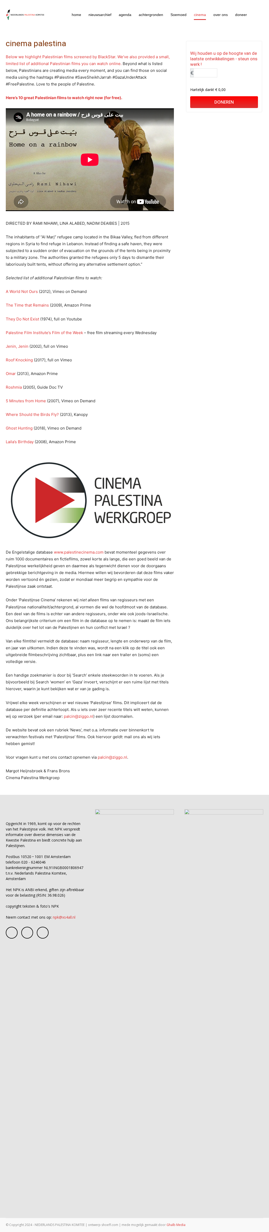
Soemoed (178, 15)
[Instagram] (27, 933)
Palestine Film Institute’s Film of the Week (44, 332)
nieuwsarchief (100, 15)
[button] (257, 15)
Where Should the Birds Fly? (32, 414)
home (76, 15)
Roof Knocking (19, 359)
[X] (43, 933)
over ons (220, 15)
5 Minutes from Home (26, 400)
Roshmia (14, 387)
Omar (11, 373)
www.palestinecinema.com (79, 552)
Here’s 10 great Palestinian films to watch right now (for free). (64, 97)
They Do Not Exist (22, 319)
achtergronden (151, 15)
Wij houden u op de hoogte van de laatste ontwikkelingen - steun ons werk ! (223, 59)
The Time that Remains (27, 305)
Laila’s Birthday (20, 441)
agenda (125, 15)
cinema (200, 15)
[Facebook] (12, 933)
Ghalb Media (176, 1225)
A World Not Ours (22, 291)
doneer (241, 15)
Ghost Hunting (19, 428)
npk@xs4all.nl (64, 917)
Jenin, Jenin (17, 346)
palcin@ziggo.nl (78, 716)
